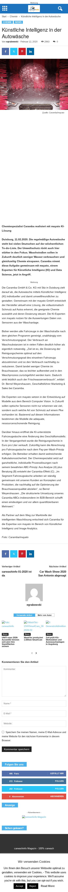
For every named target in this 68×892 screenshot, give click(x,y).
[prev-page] (32, 653)
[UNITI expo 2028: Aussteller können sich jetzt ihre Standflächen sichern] (12, 628)
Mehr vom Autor (45, 615)
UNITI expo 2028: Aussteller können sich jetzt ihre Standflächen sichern (10, 641)
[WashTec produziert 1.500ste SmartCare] (34, 628)
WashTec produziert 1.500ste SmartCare (33, 638)
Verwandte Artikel (24, 615)
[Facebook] (5, 51)
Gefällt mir (57, 773)
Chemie (14, 16)
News (18, 22)
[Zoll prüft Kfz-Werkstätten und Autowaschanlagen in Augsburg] (56, 628)
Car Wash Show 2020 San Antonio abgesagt (52, 573)
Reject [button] (32, 886)
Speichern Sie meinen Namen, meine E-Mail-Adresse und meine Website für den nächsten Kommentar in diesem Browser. (34, 736)
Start (4, 16)
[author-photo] (34, 592)
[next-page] (36, 653)
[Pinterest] (22, 51)
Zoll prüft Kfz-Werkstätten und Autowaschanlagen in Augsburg (55, 640)
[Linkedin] (30, 51)
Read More (48, 885)
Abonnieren (57, 796)
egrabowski (12, 41)
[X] (13, 51)
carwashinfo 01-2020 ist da (17, 573)
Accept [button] (19, 886)
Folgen (59, 781)
